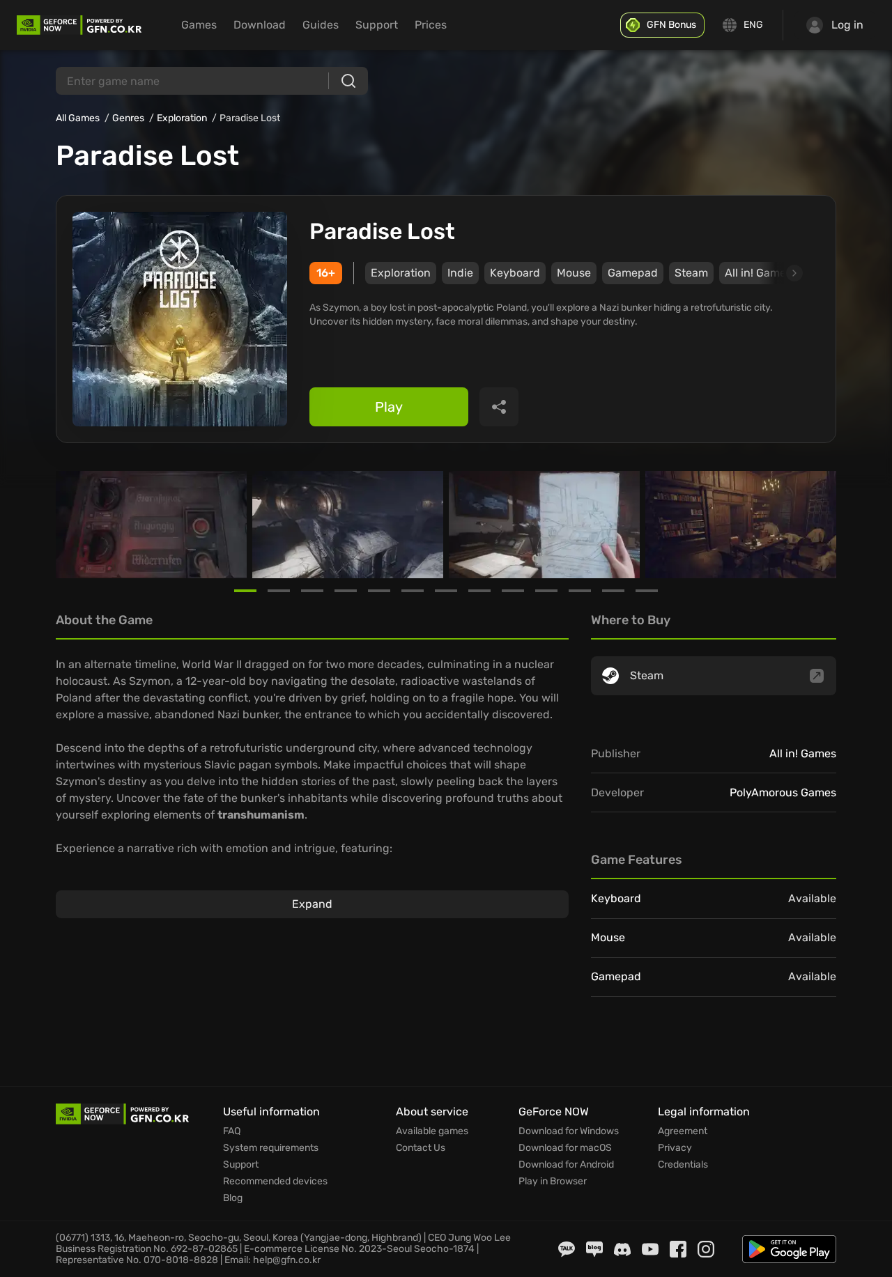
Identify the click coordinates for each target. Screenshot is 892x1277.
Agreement (682, 1131)
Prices (431, 24)
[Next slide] (778, 273)
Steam (691, 272)
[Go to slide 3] (312, 591)
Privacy (675, 1148)
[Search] (348, 81)
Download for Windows (568, 1131)
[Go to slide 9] (513, 591)
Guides (320, 24)
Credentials (683, 1164)
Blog (233, 1198)
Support (376, 24)
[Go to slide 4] (345, 591)
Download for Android (566, 1164)
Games (199, 24)
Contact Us (420, 1148)
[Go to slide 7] (446, 591)
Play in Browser (552, 1181)
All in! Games (802, 753)
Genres (128, 118)
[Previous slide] (72, 524)
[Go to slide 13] (646, 591)
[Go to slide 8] (479, 591)
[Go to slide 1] (245, 591)
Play (389, 406)
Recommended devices (275, 1181)
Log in (847, 24)
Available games (432, 1131)
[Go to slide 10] (546, 591)
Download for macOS (565, 1148)
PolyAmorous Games (783, 792)
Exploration (182, 118)
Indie (460, 272)
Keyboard (515, 272)
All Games (78, 118)
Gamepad (633, 272)
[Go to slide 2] (278, 591)
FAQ (231, 1131)
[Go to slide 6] (412, 591)
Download (259, 24)
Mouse (574, 272)
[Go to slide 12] (613, 591)
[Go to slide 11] (580, 591)
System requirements (270, 1148)
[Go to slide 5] (379, 591)
